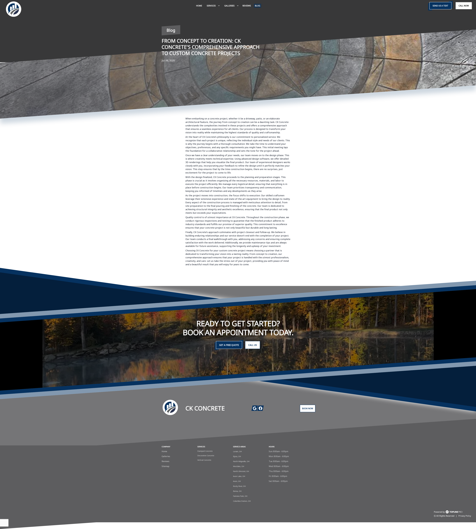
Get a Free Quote (229, 344)
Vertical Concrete (204, 460)
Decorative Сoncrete (205, 455)
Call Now (464, 5)
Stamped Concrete (205, 451)
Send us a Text (440, 5)
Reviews (165, 461)
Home (164, 451)
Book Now (307, 408)
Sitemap (165, 466)
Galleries (166, 456)
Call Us (252, 344)
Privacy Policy (464, 515)
